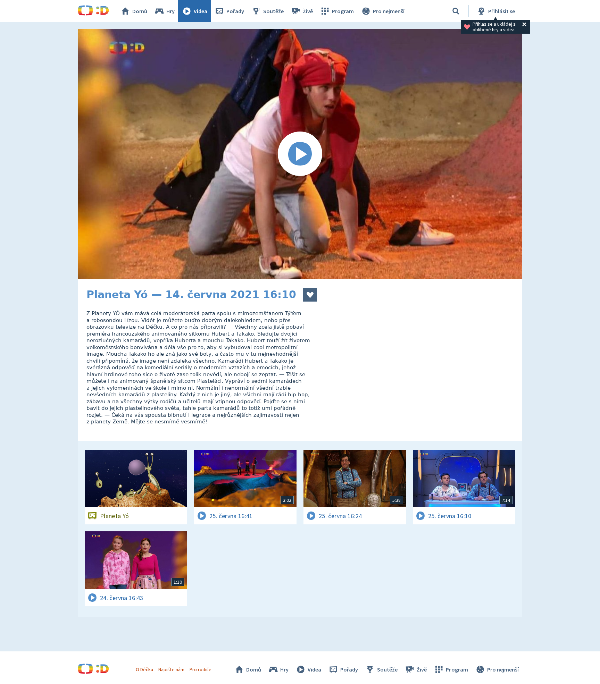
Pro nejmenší (389, 11)
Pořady (235, 11)
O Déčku (144, 669)
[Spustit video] (300, 154)
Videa (200, 11)
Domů (139, 11)
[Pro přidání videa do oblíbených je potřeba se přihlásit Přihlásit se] (310, 295)
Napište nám (171, 669)
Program (343, 11)
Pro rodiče (200, 669)
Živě (308, 11)
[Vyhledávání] (455, 11)
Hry (170, 11)
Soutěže (273, 11)
